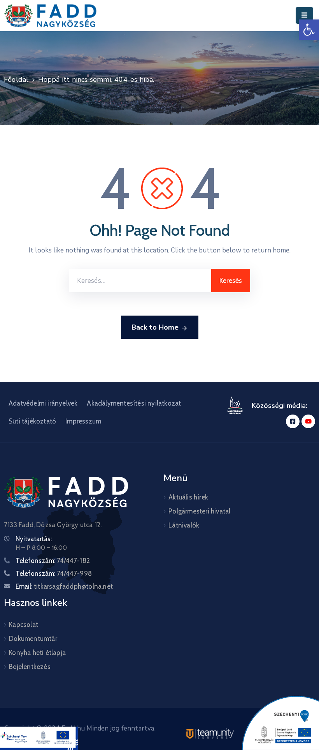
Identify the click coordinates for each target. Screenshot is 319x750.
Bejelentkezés (30, 667)
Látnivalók (183, 525)
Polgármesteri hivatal (199, 511)
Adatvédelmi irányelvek (43, 403)
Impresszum (83, 421)
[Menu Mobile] (304, 15)
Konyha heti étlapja (37, 652)
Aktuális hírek (188, 497)
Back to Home (155, 327)
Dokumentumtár (33, 638)
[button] (309, 29)
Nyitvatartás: (34, 539)
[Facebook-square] (293, 421)
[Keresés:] (140, 280)
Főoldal (16, 79)
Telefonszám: (53, 561)
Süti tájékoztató (32, 421)
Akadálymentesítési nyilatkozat (134, 403)
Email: (64, 586)
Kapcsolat (23, 624)
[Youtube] (308, 421)
